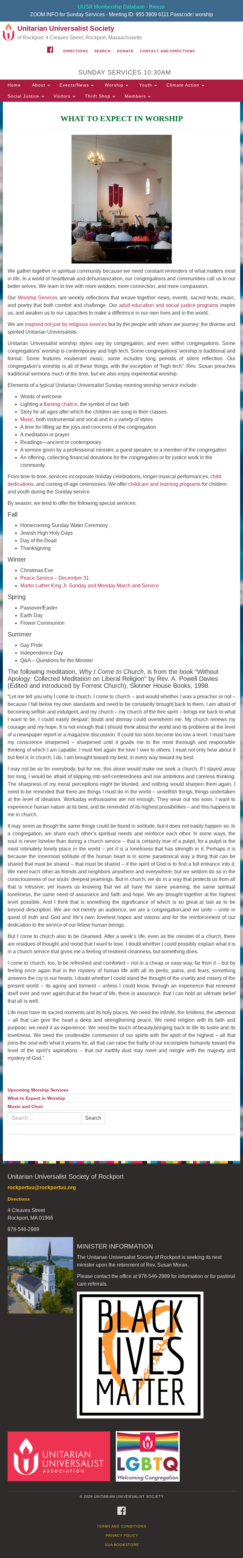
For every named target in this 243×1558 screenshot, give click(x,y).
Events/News (74, 85)
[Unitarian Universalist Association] (61, 1456)
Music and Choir (25, 1106)
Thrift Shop (98, 96)
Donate (125, 51)
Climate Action (183, 85)
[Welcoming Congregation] (150, 1456)
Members (136, 96)
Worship (114, 85)
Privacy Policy (122, 1535)
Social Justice (24, 96)
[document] (121, 628)
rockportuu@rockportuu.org (42, 1187)
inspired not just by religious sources (66, 324)
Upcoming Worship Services (38, 1090)
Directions (75, 51)
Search (102, 51)
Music (27, 419)
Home (14, 85)
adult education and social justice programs (169, 305)
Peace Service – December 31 (54, 578)
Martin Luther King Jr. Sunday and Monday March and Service (89, 585)
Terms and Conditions (121, 1526)
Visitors (62, 96)
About (38, 85)
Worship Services (38, 297)
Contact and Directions (167, 51)
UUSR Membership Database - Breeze (121, 7)
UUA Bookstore (122, 1545)
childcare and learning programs (164, 484)
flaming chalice (61, 404)
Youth (146, 85)
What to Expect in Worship (36, 1098)
